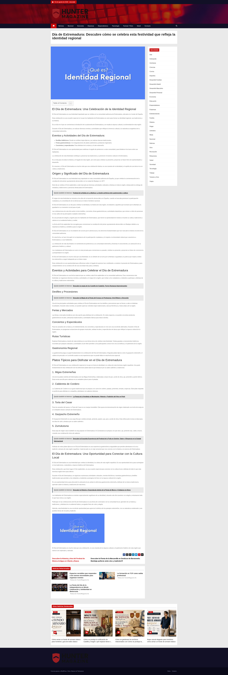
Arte (151, 54)
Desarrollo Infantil (155, 84)
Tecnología (115, 26)
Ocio (151, 147)
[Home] (54, 26)
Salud (139, 26)
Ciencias (152, 67)
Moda (151, 135)
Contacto (148, 26)
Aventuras (153, 63)
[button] (176, 26)
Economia (80, 26)
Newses (73, 671)
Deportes (152, 76)
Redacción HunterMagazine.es (79, 580)
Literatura (153, 130)
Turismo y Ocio (128, 26)
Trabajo (152, 173)
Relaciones (153, 156)
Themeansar (80, 671)
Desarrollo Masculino (156, 88)
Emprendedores (103, 26)
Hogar (151, 126)
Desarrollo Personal (156, 92)
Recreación (153, 151)
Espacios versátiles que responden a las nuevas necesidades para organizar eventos (83, 576)
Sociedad (153, 164)
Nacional (70, 26)
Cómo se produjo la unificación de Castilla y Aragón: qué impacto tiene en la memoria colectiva (97, 642)
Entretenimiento (155, 114)
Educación (153, 101)
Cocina (152, 71)
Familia (152, 118)
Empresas (91, 26)
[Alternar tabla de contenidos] (70, 103)
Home (168, 671)
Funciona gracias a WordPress (59, 671)
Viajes (152, 181)
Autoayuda (153, 59)
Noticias (61, 26)
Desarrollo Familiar (156, 80)
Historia (152, 122)
